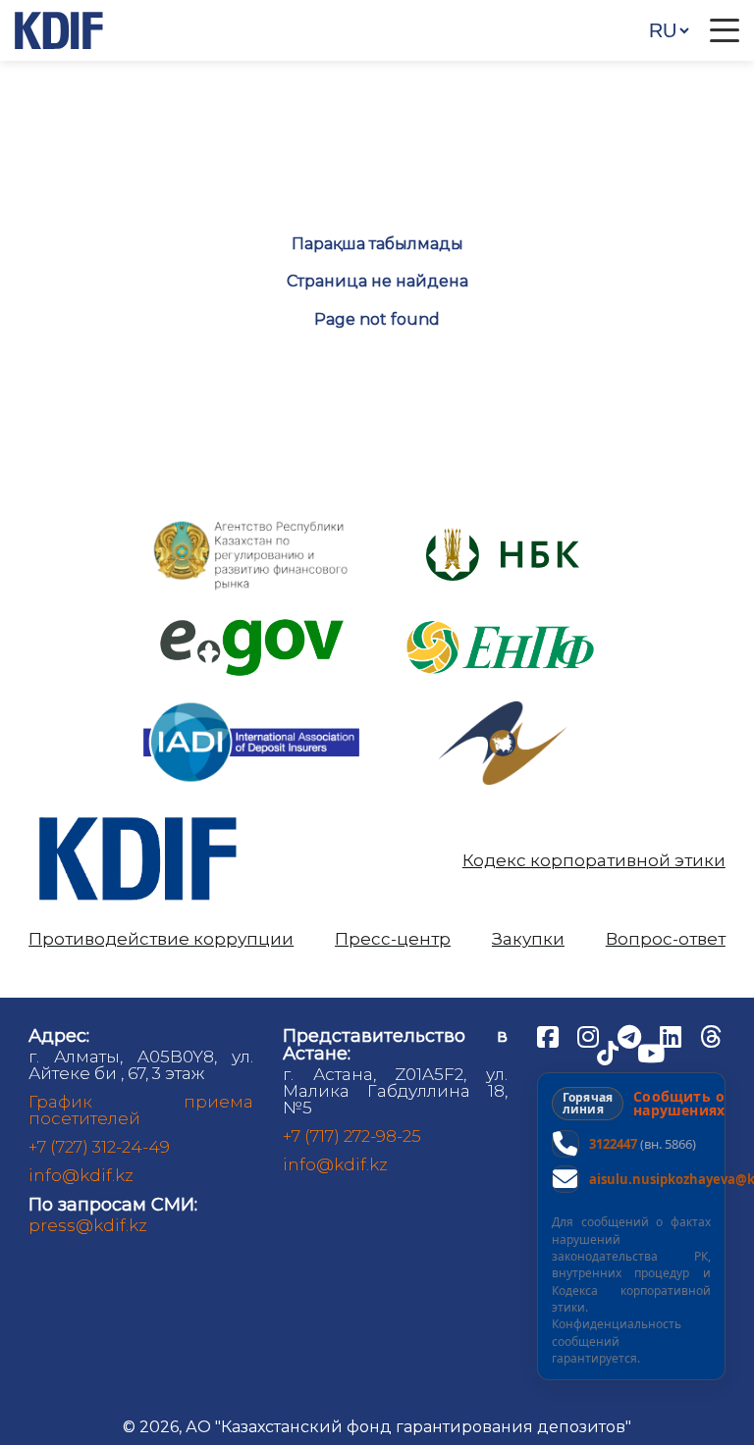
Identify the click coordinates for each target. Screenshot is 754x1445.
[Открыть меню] (724, 30)
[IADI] (251, 701)
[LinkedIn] (672, 1035)
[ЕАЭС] (502, 708)
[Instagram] (590, 1035)
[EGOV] (252, 626)
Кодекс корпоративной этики (594, 860)
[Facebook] (550, 1035)
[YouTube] (651, 1051)
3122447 (613, 1144)
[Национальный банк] (251, 525)
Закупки (528, 939)
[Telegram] (631, 1035)
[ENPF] (503, 614)
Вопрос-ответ (666, 939)
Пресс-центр (393, 939)
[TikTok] (609, 1051)
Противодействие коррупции (161, 939)
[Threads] (711, 1035)
